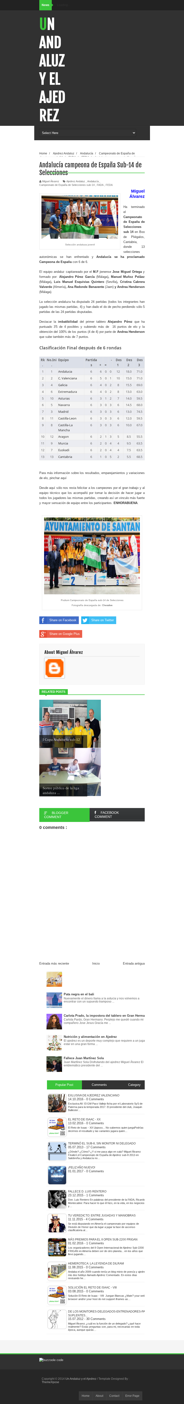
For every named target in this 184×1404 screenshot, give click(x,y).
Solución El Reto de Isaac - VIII (92, 1287)
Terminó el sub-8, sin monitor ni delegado (102, 1143)
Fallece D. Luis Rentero (87, 1191)
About (99, 1396)
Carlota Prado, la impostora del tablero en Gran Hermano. (107, 1015)
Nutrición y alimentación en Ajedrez (90, 1037)
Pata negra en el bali (79, 994)
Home (86, 1396)
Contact (114, 1396)
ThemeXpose (50, 1382)
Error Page (132, 1396)
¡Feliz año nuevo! (81, 1167)
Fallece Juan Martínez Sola (84, 1058)
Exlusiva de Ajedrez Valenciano (93, 1095)
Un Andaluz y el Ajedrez (52, 70)
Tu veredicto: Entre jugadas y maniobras (102, 1215)
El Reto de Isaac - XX (84, 1119)
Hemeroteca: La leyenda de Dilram (96, 1263)
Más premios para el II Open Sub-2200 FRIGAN (103, 1239)
